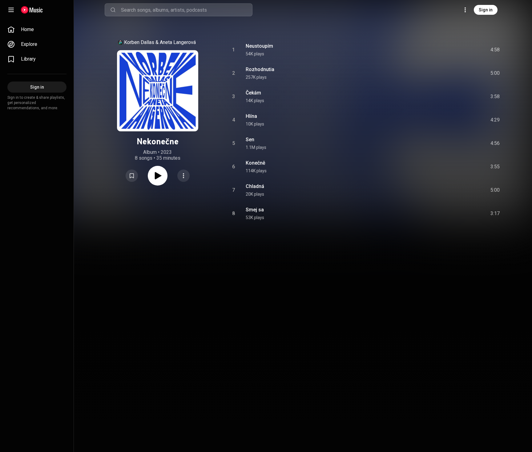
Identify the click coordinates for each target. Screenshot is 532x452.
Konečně (255, 163)
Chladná (255, 186)
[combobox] (186, 10)
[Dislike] (460, 49)
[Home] (32, 10)
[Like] (448, 49)
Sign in (486, 9)
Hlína (251, 116)
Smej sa (255, 210)
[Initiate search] (113, 10)
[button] (132, 176)
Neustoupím (259, 46)
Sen (250, 139)
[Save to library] (131, 175)
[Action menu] (183, 176)
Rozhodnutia (260, 69)
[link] (36, 29)
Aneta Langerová (178, 42)
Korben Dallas (139, 42)
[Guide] (11, 10)
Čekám (253, 93)
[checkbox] (495, 50)
